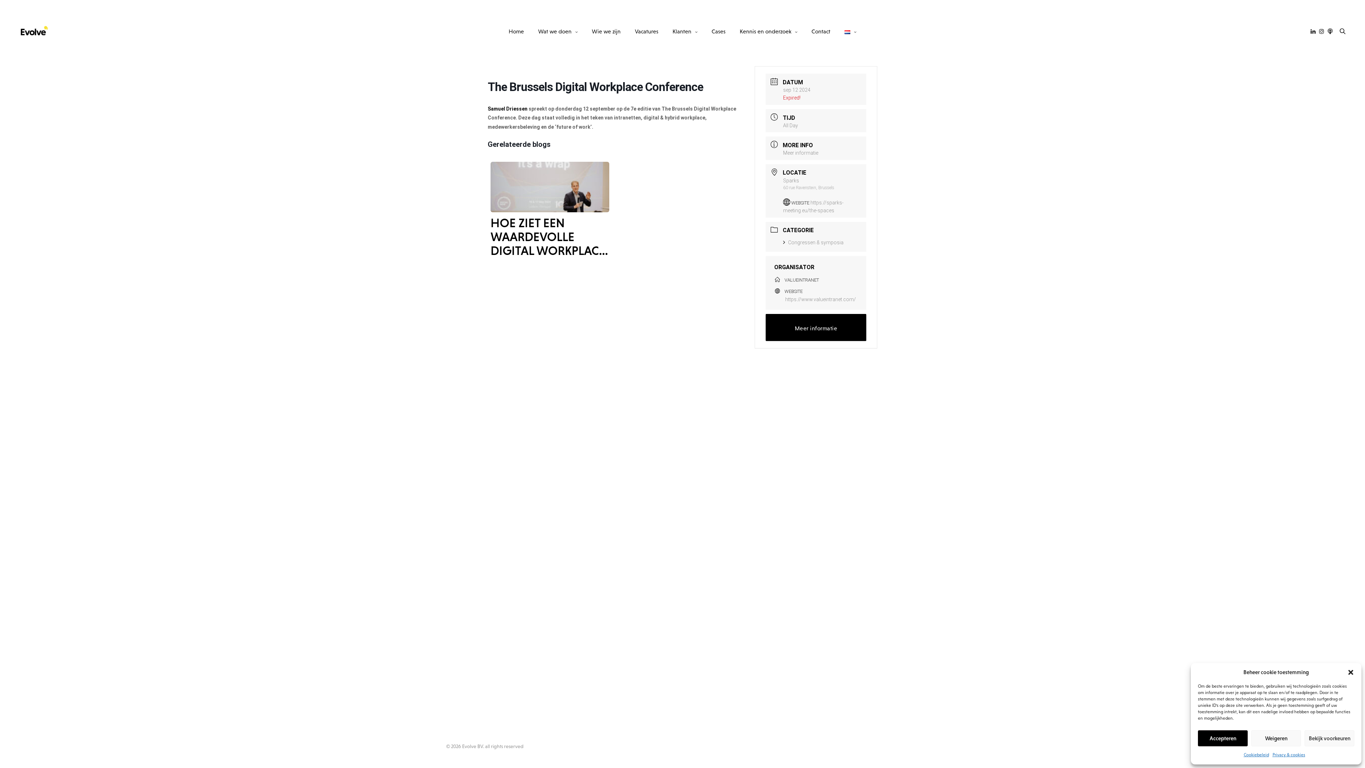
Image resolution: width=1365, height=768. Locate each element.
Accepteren (1223, 738)
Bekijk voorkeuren (1329, 738)
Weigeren (1276, 738)
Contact (821, 31)
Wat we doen (555, 31)
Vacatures (646, 31)
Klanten (682, 31)
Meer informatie (800, 153)
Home (516, 31)
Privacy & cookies (1289, 754)
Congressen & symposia (816, 242)
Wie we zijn (606, 31)
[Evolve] (34, 31)
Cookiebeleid (1256, 754)
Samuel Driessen (508, 109)
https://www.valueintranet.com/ (820, 299)
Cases (719, 31)
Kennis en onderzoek (765, 31)
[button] (1350, 672)
